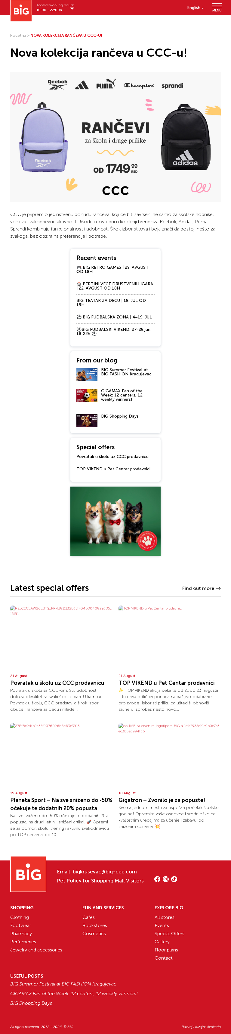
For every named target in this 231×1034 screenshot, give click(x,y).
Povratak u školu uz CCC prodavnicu (112, 456)
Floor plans (166, 950)
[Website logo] (21, 11)
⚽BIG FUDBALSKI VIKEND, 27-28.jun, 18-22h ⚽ (114, 331)
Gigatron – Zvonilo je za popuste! (162, 800)
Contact (164, 958)
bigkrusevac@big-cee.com (105, 872)
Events (162, 925)
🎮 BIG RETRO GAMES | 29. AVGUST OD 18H (112, 269)
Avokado (214, 1027)
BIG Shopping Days (120, 416)
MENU (216, 10)
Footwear (20, 925)
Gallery (162, 942)
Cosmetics (94, 933)
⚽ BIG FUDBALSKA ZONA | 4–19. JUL (114, 317)
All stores (164, 917)
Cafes (88, 917)
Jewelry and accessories (36, 950)
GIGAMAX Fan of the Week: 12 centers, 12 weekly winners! (122, 395)
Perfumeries (23, 942)
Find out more (198, 588)
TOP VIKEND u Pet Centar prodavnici (113, 469)
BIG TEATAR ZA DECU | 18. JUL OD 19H (111, 302)
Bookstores (94, 925)
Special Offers (169, 933)
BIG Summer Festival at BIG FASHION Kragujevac (126, 372)
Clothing (19, 917)
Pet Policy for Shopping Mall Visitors (100, 881)
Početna (18, 35)
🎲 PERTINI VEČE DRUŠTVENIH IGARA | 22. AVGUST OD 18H (114, 286)
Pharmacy (21, 933)
